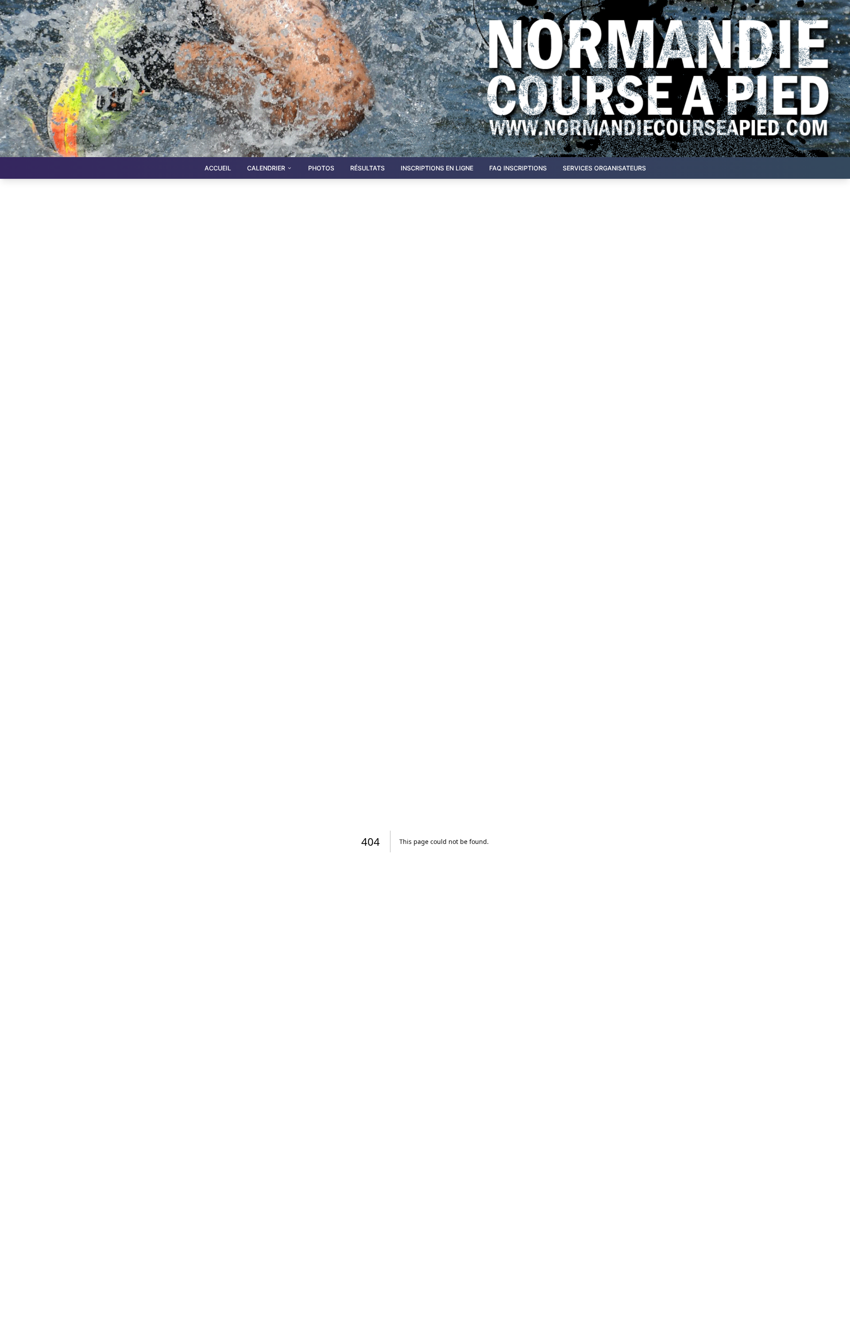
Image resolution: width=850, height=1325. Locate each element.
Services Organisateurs (604, 168)
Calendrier (266, 168)
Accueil (218, 168)
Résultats (367, 168)
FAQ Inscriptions (518, 168)
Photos (321, 168)
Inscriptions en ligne (437, 168)
